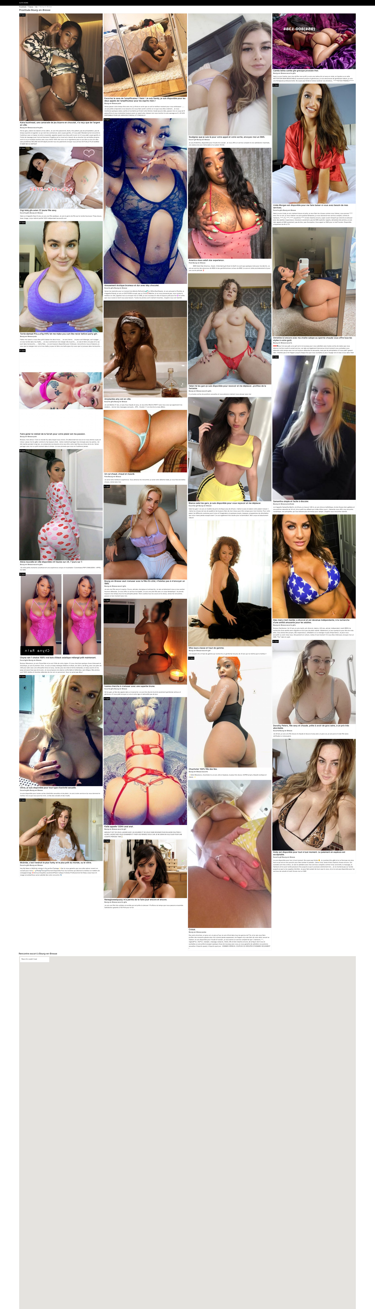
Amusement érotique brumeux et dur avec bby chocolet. (131, 285)
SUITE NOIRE (23, 3)
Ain (36, 7)
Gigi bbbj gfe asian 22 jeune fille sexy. (38, 210)
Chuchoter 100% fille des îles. (203, 769)
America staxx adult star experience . (207, 260)
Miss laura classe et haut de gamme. (206, 648)
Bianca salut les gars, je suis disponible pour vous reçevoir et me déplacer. (225, 503)
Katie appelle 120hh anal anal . (119, 826)
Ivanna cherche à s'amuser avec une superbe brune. (129, 686)
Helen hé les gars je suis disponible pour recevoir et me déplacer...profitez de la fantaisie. (227, 387)
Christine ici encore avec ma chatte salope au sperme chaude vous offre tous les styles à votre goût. (312, 339)
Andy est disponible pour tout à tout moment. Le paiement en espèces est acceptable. (309, 853)
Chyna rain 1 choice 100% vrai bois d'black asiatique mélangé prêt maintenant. (58, 657)
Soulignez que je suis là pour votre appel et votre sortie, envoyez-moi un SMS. (227, 137)
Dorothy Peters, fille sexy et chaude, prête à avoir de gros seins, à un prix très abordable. (311, 726)
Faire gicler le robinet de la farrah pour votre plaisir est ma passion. (52, 434)
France (30, 7)
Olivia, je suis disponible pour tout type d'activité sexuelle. (48, 787)
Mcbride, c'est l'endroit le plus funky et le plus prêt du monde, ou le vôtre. (56, 862)
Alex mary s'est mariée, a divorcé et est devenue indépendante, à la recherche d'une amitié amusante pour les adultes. (311, 621)
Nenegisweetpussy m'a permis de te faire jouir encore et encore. (135, 899)
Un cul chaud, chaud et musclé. (119, 474)
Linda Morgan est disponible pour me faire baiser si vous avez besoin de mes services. (310, 206)
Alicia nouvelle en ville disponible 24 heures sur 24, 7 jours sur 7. (51, 562)
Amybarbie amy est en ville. (117, 399)
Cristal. (192, 929)
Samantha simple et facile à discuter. (291, 501)
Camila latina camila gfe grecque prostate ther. (296, 70)
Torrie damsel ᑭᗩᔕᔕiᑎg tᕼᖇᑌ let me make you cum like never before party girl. (59, 334)
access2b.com (62, 218)
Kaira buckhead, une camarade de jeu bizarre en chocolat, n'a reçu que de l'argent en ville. (60, 123)
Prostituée (22, 7)
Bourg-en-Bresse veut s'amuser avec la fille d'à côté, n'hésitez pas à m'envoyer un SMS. (144, 582)
